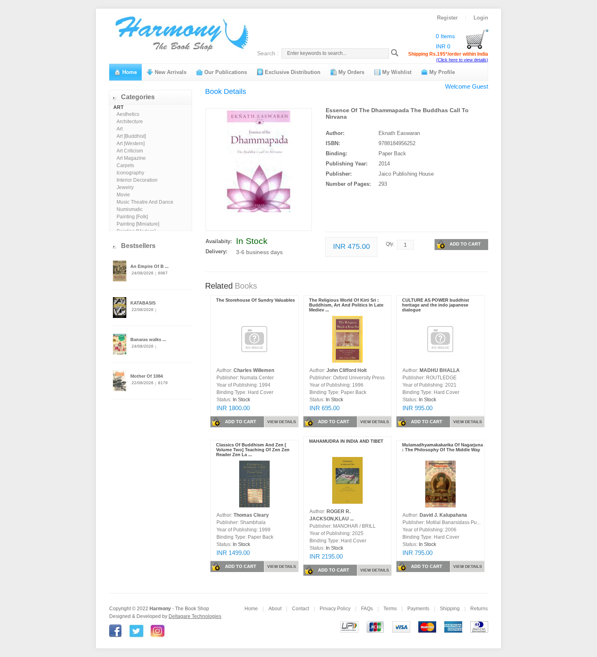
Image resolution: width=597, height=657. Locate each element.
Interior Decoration (137, 180)
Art (120, 129)
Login (481, 18)
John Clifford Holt (347, 370)
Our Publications (225, 72)
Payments (418, 608)
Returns (479, 608)
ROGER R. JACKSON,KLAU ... (331, 515)
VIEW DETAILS (281, 422)
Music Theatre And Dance (145, 202)
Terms (390, 608)
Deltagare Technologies (195, 616)
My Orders (350, 72)
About (274, 608)
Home (129, 72)
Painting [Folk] (132, 217)
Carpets (125, 165)
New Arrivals (169, 72)
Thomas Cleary (251, 515)
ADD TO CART (465, 243)
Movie (123, 195)
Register (447, 18)
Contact (300, 608)
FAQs (367, 608)
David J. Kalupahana (443, 515)
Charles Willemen (254, 370)
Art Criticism (130, 151)
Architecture (130, 121)
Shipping (450, 608)
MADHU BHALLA (440, 370)
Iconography (130, 173)
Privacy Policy (335, 608)
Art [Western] (131, 143)
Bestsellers (138, 245)
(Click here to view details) (462, 59)
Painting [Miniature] (138, 224)
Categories (138, 97)
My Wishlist (396, 72)
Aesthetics (128, 114)
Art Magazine (131, 158)
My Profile (441, 72)
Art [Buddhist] (131, 136)
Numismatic (130, 209)
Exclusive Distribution (291, 72)
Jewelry (125, 187)
